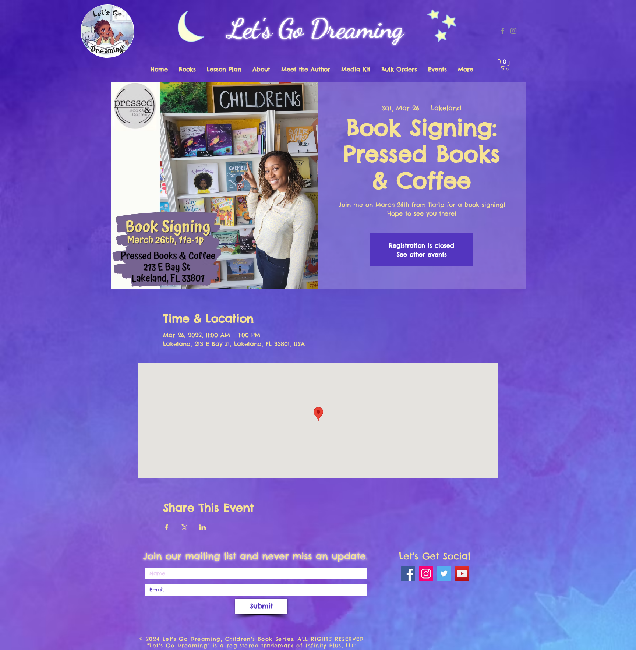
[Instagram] (513, 31)
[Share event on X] (184, 527)
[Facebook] (502, 31)
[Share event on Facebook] (166, 527)
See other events (422, 254)
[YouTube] (462, 573)
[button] (505, 64)
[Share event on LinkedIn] (202, 527)
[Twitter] (444, 573)
